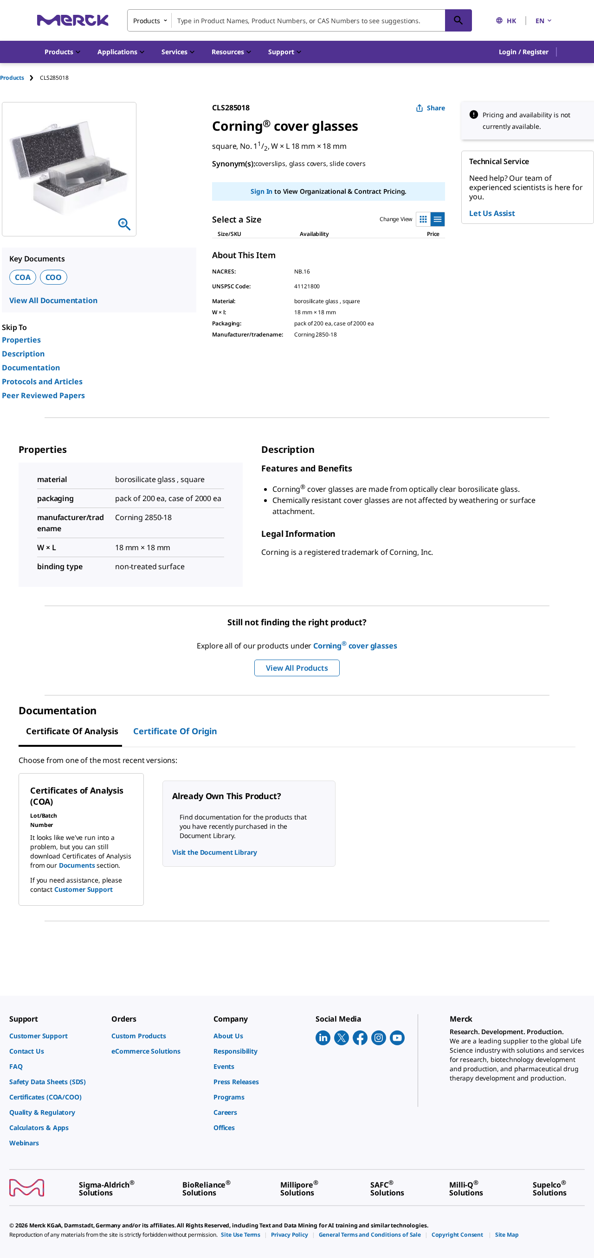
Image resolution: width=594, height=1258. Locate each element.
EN (540, 20)
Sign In (261, 191)
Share (436, 107)
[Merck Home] (73, 20)
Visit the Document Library (214, 852)
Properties (21, 340)
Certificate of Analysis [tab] (72, 731)
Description (23, 354)
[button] (524, 52)
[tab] (20, 78)
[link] (55, 1036)
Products (12, 78)
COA (23, 277)
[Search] (458, 20)
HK (511, 20)
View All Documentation (53, 300)
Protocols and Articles (42, 381)
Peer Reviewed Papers (43, 395)
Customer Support (83, 889)
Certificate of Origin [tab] (175, 731)
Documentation (31, 367)
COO (53, 277)
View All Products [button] (297, 668)
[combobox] (299, 20)
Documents (77, 865)
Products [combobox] (146, 20)
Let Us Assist (492, 213)
